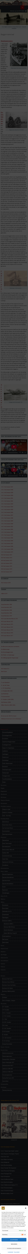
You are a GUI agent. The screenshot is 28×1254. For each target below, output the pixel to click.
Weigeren (14, 1244)
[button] (25, 1208)
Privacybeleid (16, 1252)
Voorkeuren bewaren (14, 1248)
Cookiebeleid (10, 1252)
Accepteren (14, 1239)
